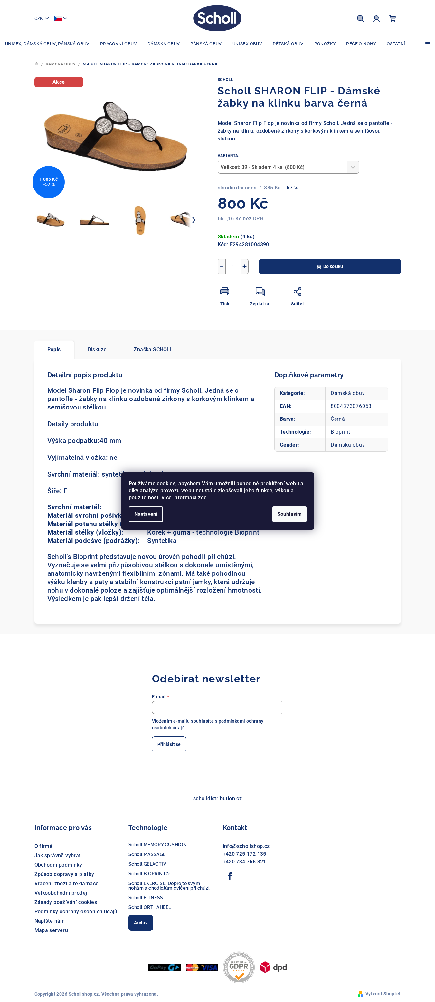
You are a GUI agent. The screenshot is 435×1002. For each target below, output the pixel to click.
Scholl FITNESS (145, 897)
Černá (338, 419)
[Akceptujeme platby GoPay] (164, 967)
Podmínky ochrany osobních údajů (76, 912)
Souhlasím (289, 514)
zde (202, 498)
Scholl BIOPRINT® (149, 874)
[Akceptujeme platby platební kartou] (202, 967)
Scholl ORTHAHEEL (149, 907)
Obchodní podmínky (58, 865)
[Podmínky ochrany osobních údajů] (239, 967)
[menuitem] (47, 43)
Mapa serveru (51, 930)
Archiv (140, 922)
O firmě (43, 846)
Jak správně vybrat (57, 856)
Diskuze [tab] (97, 349)
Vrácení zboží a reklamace (66, 884)
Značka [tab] (153, 349)
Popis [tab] (54, 349)
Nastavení (145, 514)
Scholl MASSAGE (147, 854)
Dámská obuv (348, 393)
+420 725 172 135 (244, 854)
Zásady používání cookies (65, 902)
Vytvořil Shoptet (383, 993)
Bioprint (340, 432)
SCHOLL (226, 79)
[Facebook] (230, 876)
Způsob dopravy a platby (64, 874)
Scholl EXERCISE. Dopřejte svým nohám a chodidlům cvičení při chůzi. (169, 885)
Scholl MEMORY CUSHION (157, 845)
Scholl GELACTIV (147, 864)
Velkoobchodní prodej (60, 893)
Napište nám (49, 921)
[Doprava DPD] (273, 967)
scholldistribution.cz (217, 798)
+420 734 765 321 (244, 862)
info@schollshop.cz (246, 846)
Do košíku (333, 266)
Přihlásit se (169, 744)
